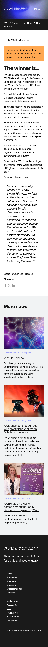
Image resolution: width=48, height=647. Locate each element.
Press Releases (25, 274)
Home (9, 573)
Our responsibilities (14, 589)
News (15, 23)
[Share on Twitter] (9, 285)
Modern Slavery (13, 617)
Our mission (11, 581)
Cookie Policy (12, 601)
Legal (9, 609)
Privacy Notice (12, 613)
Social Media (12, 621)
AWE (6, 23)
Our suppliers (12, 585)
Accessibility (12, 605)
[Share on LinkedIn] (14, 285)
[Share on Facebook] (5, 285)
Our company (12, 577)
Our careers (11, 593)
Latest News (26, 23)
